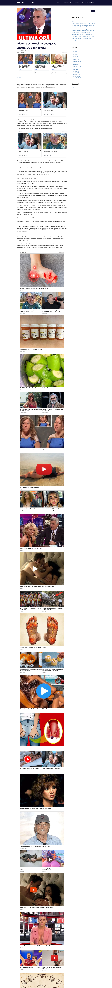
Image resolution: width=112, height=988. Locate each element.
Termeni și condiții (67, 2)
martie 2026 (76, 56)
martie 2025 (76, 73)
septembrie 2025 (77, 66)
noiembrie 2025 (76, 63)
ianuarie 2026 (76, 59)
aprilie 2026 (76, 54)
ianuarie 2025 (76, 76)
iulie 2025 (75, 69)
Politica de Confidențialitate (87, 2)
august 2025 (76, 68)
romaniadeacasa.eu (25, 2)
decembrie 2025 (77, 61)
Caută (73, 9)
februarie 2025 (76, 74)
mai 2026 (75, 53)
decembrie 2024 (77, 78)
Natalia (19, 77)
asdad (73, 21)
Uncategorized (35, 50)
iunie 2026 (75, 51)
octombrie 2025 (76, 64)
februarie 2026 (76, 58)
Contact (58, 2)
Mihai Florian (28, 50)
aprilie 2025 (76, 71)
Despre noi (76, 2)
